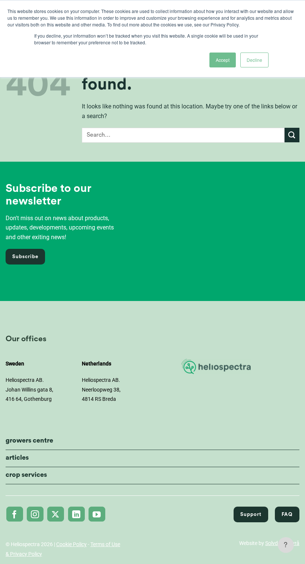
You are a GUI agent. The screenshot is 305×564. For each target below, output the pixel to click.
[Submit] (292, 135)
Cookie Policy (71, 544)
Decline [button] (254, 60)
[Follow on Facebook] (14, 514)
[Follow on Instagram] (35, 514)
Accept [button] (222, 60)
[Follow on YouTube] (97, 514)
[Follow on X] (55, 514)
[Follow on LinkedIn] (76, 514)
